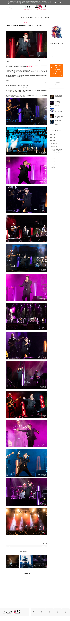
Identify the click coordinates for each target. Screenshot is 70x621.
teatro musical (52, 86)
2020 (52, 141)
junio (53, 160)
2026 (52, 132)
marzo (53, 161)
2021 (52, 140)
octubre (53, 144)
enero (53, 164)
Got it (61, 2)
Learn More (56, 2)
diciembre (54, 143)
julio (53, 158)
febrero (53, 163)
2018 (52, 167)
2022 (52, 138)
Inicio (22, 17)
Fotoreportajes (29, 17)
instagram (52, 57)
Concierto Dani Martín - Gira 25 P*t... (26, 566)
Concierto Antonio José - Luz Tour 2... (38, 566)
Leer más (51, 47)
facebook (56, 57)
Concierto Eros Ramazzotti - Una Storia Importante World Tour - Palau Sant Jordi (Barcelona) (56, 104)
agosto (53, 147)
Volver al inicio (60, 618)
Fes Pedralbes (29, 66)
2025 (52, 134)
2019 (52, 166)
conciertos (26, 22)
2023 (52, 137)
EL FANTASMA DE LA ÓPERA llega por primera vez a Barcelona (59, 116)
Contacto (47, 17)
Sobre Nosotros (38, 17)
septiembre (54, 146)
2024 (52, 135)
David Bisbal (8, 60)
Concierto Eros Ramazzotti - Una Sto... (12, 566)
